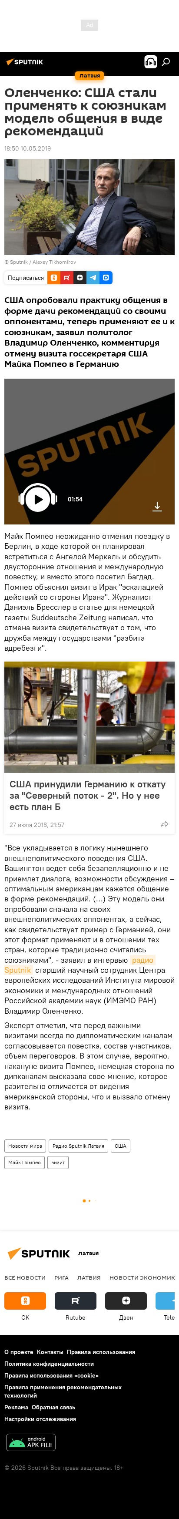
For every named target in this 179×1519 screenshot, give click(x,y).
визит (58, 1162)
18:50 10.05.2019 (27, 148)
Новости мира (25, 1146)
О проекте (18, 1352)
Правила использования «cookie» (51, 1375)
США (120, 1146)
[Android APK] (30, 1443)
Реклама (16, 1407)
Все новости (25, 1277)
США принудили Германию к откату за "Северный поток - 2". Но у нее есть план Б (88, 795)
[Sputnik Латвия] (26, 65)
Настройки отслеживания (40, 1419)
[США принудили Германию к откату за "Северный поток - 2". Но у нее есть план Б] (89, 717)
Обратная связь (53, 1407)
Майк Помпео (24, 1162)
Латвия (89, 1277)
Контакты (50, 1352)
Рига (61, 1277)
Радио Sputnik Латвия (78, 1146)
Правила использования (101, 1352)
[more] (164, 824)
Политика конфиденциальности (49, 1364)
